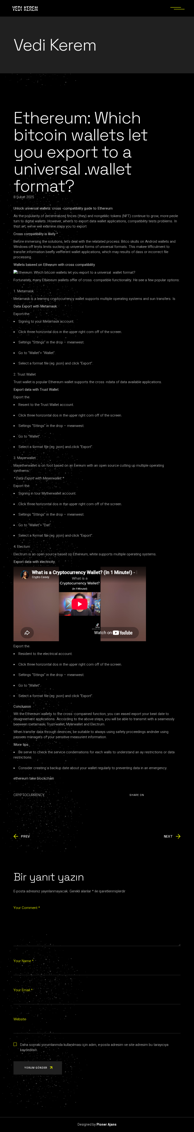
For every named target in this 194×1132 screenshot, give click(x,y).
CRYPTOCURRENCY (28, 795)
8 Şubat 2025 (23, 197)
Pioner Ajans (106, 1124)
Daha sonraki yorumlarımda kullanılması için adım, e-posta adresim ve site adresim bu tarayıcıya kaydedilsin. (94, 1047)
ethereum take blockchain (33, 778)
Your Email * (23, 990)
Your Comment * (26, 907)
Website (19, 1019)
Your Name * (23, 961)
